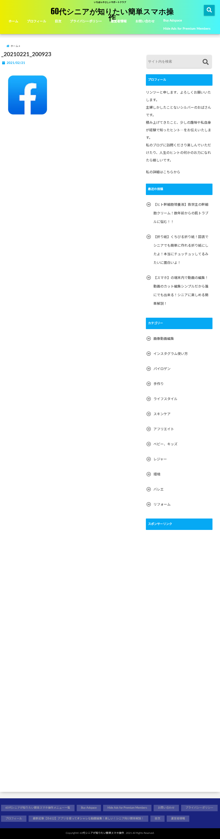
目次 (58, 21)
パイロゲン (162, 369)
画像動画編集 (163, 339)
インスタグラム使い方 (170, 354)
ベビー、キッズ (165, 444)
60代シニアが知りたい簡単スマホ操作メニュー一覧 (37, 807)
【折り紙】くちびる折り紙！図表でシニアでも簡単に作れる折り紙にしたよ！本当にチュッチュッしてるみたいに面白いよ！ (180, 250)
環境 (156, 474)
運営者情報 (119, 21)
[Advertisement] (178, 661)
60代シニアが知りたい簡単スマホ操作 (112, 14)
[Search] (205, 62)
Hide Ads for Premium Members (187, 28)
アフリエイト (163, 429)
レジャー (160, 459)
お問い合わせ (145, 21)
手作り (158, 384)
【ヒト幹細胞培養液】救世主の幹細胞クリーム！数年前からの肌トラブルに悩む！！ (180, 213)
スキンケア (162, 414)
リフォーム (162, 504)
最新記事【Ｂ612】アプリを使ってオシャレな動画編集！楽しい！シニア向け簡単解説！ (88, 818)
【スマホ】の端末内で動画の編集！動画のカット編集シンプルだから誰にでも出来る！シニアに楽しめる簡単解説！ (180, 290)
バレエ (158, 489)
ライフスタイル (165, 399)
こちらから (171, 172)
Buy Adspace (172, 20)
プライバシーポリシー (86, 21)
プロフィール (36, 21)
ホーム (13, 21)
